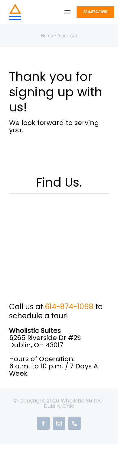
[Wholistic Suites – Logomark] (15, 6)
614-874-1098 (69, 307)
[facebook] (43, 423)
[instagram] (59, 423)
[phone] (74, 423)
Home (47, 35)
